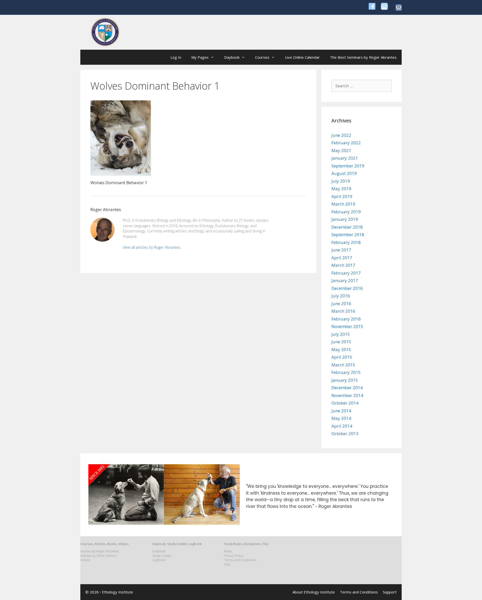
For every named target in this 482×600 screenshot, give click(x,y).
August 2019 (344, 173)
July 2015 (340, 334)
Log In (175, 57)
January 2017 (344, 280)
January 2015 (344, 380)
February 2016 (346, 319)
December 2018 (347, 227)
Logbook (158, 560)
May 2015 (341, 349)
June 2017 (341, 250)
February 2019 (346, 212)
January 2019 (344, 219)
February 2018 (346, 242)
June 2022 (341, 135)
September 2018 (347, 234)
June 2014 (341, 411)
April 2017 (341, 257)
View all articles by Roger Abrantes (151, 247)
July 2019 (340, 181)
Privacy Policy (233, 556)
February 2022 (346, 143)
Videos (85, 560)
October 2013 (344, 433)
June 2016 (341, 303)
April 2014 (341, 426)
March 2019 (343, 204)
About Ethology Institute (313, 591)
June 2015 (341, 342)
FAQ (227, 564)
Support (390, 591)
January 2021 (344, 158)
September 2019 (347, 166)
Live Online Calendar (302, 57)
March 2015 (343, 365)
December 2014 (347, 387)
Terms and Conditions (240, 560)
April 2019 (341, 196)
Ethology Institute (117, 591)
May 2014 (341, 418)
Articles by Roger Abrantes (99, 551)
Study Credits (162, 556)
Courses (262, 57)
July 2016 (340, 296)
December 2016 (347, 288)
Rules (228, 551)
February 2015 (346, 372)
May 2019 (341, 188)
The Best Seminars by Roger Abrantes (363, 57)
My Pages (200, 57)
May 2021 (341, 150)
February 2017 (346, 273)
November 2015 (347, 326)
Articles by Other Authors (98, 556)
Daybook (231, 57)
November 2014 (347, 395)
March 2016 (343, 311)
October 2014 (344, 403)
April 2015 (341, 357)
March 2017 (343, 265)
